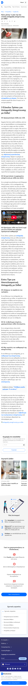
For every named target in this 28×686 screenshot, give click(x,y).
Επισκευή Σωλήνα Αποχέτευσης (11, 627)
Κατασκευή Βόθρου (8, 625)
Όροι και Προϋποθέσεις (6, 677)
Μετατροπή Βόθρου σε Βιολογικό (12, 622)
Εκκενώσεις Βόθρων (8, 619)
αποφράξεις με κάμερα (8, 98)
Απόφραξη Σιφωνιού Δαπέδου (11, 616)
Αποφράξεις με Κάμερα (9, 630)
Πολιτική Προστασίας (17, 677)
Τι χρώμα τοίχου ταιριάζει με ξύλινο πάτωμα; (10, 462)
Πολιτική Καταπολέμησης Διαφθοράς (9, 679)
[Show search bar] (2, 7)
